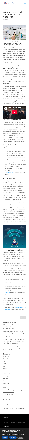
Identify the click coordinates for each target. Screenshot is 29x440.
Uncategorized (6, 383)
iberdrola (5, 368)
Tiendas (5, 381)
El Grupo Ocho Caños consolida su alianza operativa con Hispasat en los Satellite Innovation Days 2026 (14, 326)
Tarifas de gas (6, 373)
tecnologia (5, 19)
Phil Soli (7, 292)
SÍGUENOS (9, 394)
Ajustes (21, 437)
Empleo (5, 361)
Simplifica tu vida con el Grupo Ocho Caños (14, 339)
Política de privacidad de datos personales (14, 408)
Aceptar (5, 437)
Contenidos (6, 359)
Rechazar (13, 437)
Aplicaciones (6, 356)
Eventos (5, 363)
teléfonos (5, 378)
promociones (6, 371)
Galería (5, 366)
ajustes (22, 434)
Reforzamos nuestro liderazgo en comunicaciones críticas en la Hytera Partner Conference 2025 (14, 348)
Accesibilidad (6, 426)
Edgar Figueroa (9, 172)
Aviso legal (5, 404)
